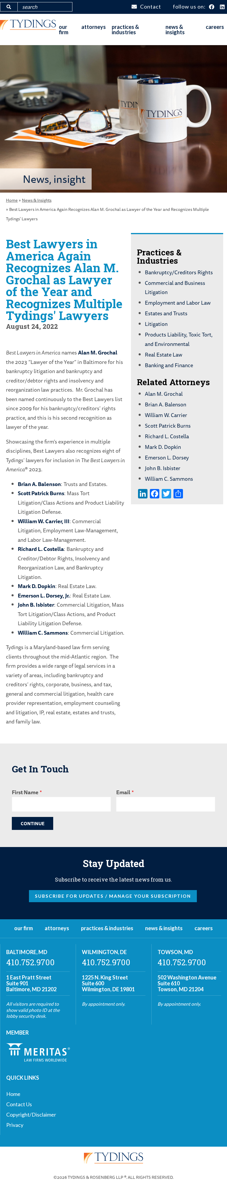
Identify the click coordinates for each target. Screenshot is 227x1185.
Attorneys (93, 27)
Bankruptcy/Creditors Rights (179, 272)
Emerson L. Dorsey (167, 457)
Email (123, 792)
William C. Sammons (43, 632)
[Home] (28, 28)
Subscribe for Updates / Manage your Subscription (113, 896)
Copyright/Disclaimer (31, 1114)
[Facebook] (212, 7)
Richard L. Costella (41, 549)
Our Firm (63, 29)
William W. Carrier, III (43, 521)
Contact (150, 6)
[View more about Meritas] (38, 1059)
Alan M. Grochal (97, 352)
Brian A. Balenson (39, 484)
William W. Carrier (166, 415)
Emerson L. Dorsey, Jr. (44, 595)
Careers (215, 27)
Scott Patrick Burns (41, 493)
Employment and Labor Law (178, 302)
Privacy (14, 1125)
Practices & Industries (125, 29)
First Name (25, 792)
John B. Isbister (36, 604)
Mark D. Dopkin (36, 586)
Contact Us (19, 1104)
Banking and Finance (169, 365)
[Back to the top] (213, 1171)
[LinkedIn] (222, 7)
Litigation (156, 324)
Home (12, 200)
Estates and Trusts (166, 313)
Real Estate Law (163, 354)
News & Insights (175, 29)
